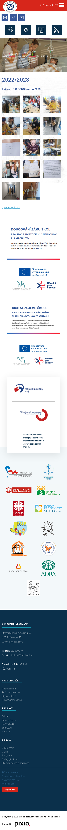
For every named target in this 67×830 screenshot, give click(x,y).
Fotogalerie (22, 56)
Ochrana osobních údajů (13, 776)
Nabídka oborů (9, 688)
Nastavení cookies (10, 780)
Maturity (6, 731)
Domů (14, 54)
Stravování (7, 727)
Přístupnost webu (10, 772)
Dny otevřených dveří (12, 700)
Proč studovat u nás (11, 692)
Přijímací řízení (9, 696)
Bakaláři (5, 716)
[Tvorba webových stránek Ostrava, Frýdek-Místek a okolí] (21, 824)
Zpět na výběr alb (11, 207)
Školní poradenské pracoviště (15, 763)
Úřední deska (8, 748)
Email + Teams (9, 720)
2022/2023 (42, 56)
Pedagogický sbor (10, 759)
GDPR (5, 751)
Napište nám (10, 790)
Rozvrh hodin (8, 724)
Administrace (8, 783)
